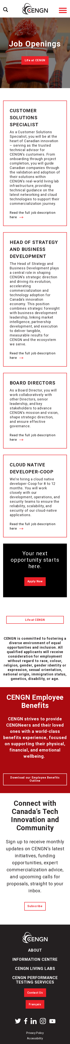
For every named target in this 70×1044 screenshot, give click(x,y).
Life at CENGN (35, 60)
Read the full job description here (33, 215)
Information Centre (35, 959)
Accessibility (35, 1038)
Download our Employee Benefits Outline (35, 779)
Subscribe (34, 906)
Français (35, 1004)
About (35, 950)
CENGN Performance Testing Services (35, 979)
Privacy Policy (35, 1032)
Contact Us (35, 992)
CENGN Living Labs (35, 968)
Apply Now (34, 581)
